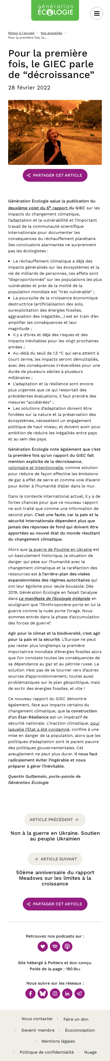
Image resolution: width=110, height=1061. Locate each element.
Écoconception (80, 1030)
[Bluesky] (43, 993)
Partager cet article (57, 175)
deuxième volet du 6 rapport (38, 208)
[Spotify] (55, 946)
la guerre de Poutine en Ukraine (60, 549)
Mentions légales (58, 1041)
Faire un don (76, 1019)
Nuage (90, 1052)
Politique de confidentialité (47, 1052)
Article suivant (59, 859)
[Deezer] (43, 946)
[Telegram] (79, 993)
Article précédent (51, 819)
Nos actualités (51, 33)
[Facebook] (30, 993)
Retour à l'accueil (21, 33)
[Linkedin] (67, 993)
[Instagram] (55, 993)
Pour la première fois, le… (27, 37)
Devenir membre (37, 1030)
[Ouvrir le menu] (96, 13)
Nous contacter (37, 1018)
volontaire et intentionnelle (35, 467)
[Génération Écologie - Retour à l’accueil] (55, 10)
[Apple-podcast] (67, 946)
